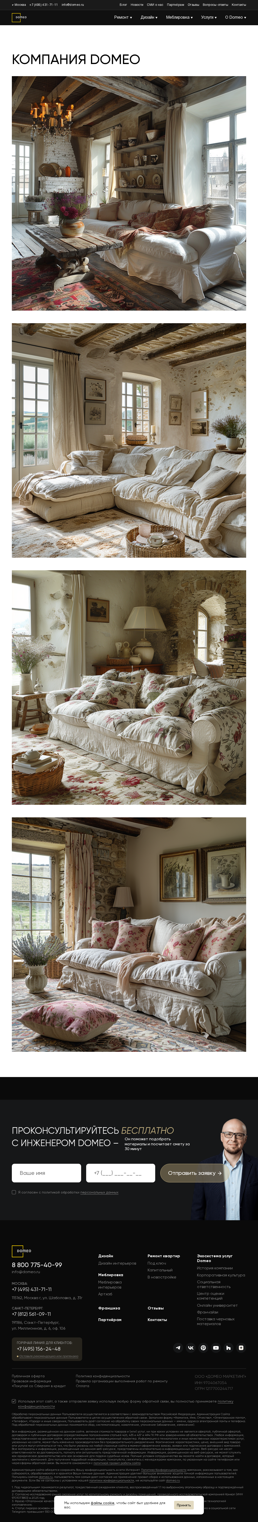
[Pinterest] (203, 1348)
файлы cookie (102, 1503)
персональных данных (99, 1192)
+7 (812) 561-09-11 (31, 1314)
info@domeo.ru (73, 5)
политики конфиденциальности (111, 1480)
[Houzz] (228, 1348)
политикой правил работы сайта (117, 1463)
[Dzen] (241, 1348)
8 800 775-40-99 (37, 1265)
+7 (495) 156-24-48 (38, 1349)
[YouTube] (216, 1348)
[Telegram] (178, 1348)
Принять (184, 1505)
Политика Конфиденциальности (163, 1470)
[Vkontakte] (191, 1348)
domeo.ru (46, 1477)
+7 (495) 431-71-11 (43, 5)
